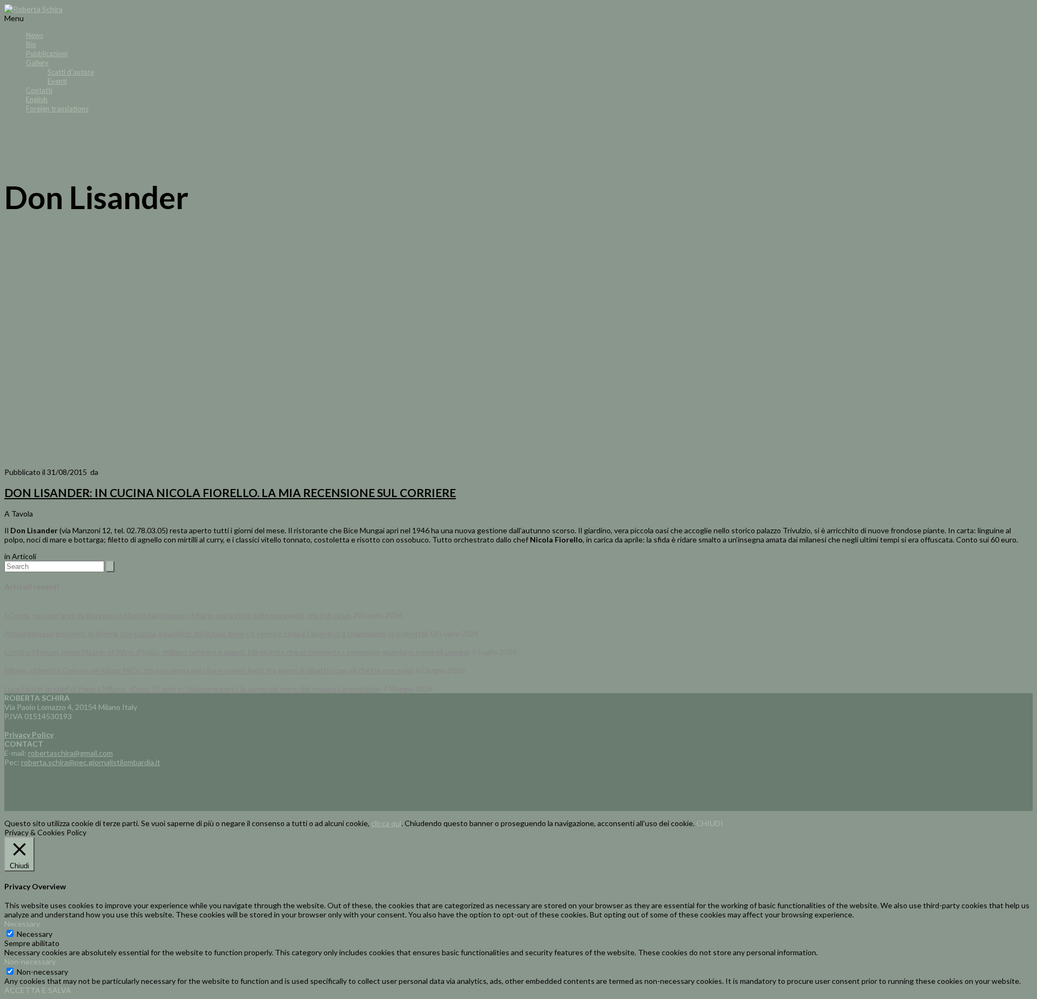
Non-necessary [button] (30, 961)
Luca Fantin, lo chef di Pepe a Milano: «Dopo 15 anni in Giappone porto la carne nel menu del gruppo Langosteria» (192, 688)
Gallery (37, 62)
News (34, 35)
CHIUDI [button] (709, 823)
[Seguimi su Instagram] (529, 143)
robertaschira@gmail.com (70, 752)
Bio (31, 44)
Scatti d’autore (71, 72)
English (37, 99)
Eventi (57, 81)
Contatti (39, 90)
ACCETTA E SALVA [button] (37, 990)
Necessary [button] (22, 923)
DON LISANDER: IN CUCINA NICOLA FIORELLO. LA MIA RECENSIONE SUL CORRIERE (230, 492)
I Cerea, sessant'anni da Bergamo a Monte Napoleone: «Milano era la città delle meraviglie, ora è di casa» (178, 615)
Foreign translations (57, 108)
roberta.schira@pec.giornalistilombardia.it (90, 762)
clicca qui (386, 823)
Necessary (34, 933)
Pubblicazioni (47, 53)
